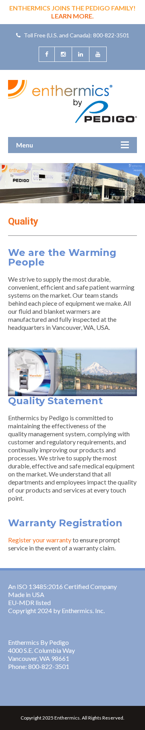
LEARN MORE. (72, 16)
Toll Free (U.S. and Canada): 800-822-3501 (76, 35)
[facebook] (46, 54)
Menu (24, 145)
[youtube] (98, 54)
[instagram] (63, 54)
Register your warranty (39, 540)
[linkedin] (80, 54)
